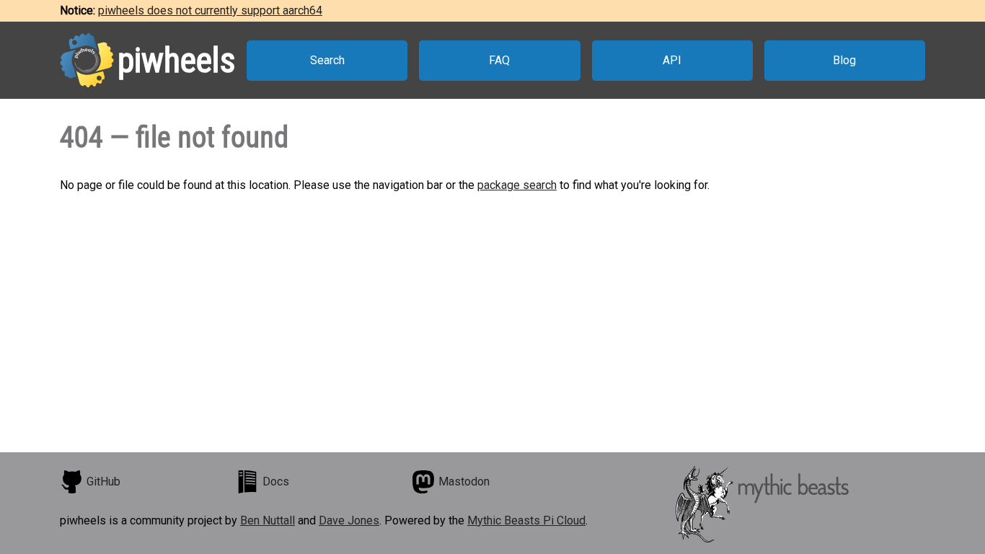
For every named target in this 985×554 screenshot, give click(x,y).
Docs (275, 481)
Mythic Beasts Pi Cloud (526, 520)
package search (517, 185)
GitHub (103, 481)
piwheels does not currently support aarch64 (210, 10)
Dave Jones (349, 520)
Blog (844, 60)
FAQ (499, 60)
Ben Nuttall (267, 520)
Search (327, 60)
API (672, 60)
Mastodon (464, 481)
